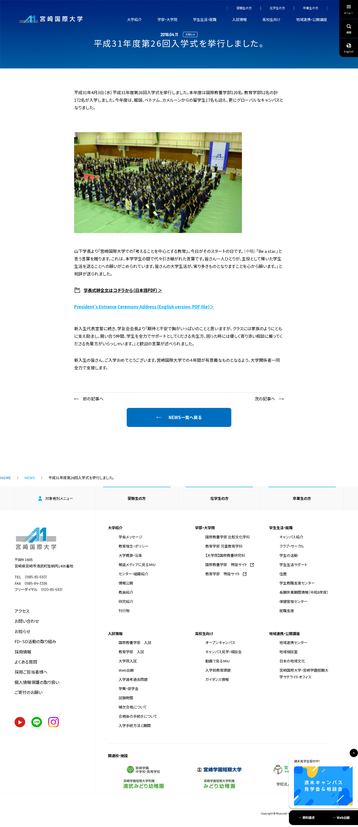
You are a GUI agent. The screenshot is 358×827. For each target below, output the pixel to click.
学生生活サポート (293, 564)
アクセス (22, 611)
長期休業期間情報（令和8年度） (303, 592)
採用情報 (23, 652)
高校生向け (271, 19)
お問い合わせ (27, 621)
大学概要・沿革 (130, 555)
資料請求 (308, 817)
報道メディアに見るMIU (137, 564)
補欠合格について (133, 707)
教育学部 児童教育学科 (223, 546)
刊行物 (124, 610)
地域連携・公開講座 (311, 19)
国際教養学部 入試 (135, 642)
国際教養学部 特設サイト (226, 564)
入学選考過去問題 (133, 679)
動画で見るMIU (217, 661)
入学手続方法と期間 (135, 725)
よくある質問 (26, 662)
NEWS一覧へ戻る (185, 417)
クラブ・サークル (291, 546)
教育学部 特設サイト (222, 573)
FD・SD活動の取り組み (35, 641)
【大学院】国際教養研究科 (225, 555)
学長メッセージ (130, 537)
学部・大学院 (167, 19)
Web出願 (126, 670)
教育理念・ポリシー (134, 546)
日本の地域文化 (292, 661)
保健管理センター (293, 601)
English (349, 51)
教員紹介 (126, 592)
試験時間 (126, 697)
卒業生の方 (310, 8)
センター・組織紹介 (133, 573)
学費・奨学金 (128, 688)
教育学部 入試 (131, 651)
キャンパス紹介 (291, 537)
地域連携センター (293, 642)
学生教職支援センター (297, 583)
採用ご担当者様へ (31, 672)
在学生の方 (277, 8)
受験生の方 (244, 8)
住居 (283, 573)
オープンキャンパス (220, 642)
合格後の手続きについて (138, 716)
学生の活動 (288, 555)
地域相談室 (288, 651)
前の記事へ (93, 398)
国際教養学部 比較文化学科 (227, 537)
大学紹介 (134, 19)
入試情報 (239, 19)
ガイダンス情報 (217, 679)
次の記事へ (265, 398)
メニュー (348, 13)
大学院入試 (128, 661)
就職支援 (286, 610)
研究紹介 (126, 601)
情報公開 (126, 583)
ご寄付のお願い (29, 692)
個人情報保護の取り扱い (37, 682)
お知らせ (22, 631)
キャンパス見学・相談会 (223, 651)
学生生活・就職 (204, 19)
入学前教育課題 (218, 670)
